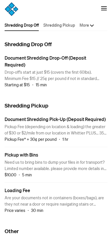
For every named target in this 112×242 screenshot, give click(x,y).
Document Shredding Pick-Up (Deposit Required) (55, 119)
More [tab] (84, 25)
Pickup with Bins (21, 155)
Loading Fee (17, 190)
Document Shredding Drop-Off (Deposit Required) (45, 61)
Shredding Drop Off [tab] (22, 25)
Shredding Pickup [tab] (59, 25)
